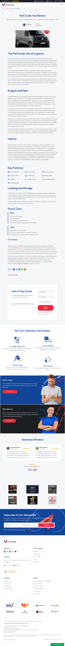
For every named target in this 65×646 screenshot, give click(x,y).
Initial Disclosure (37, 583)
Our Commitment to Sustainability (42, 581)
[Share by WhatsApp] (22, 269)
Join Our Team (37, 556)
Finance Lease (7, 583)
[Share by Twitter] (17, 269)
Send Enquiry (45, 307)
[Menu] (61, 5)
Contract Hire (7, 581)
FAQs (34, 559)
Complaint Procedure (38, 588)
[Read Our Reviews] (32, 469)
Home (3, 8)
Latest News (36, 554)
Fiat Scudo (27, 256)
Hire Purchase (7, 586)
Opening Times (40, 1)
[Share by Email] (25, 269)
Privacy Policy (29, 530)
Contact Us (9, 391)
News (7, 8)
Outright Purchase (8, 588)
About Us (9, 420)
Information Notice (38, 586)
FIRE (55, 639)
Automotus (49, 639)
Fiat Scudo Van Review (15, 8)
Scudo (17, 246)
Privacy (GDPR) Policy (45, 314)
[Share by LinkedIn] (19, 269)
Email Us (50, 1)
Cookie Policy (36, 594)
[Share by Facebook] (14, 269)
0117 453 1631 (36, 263)
